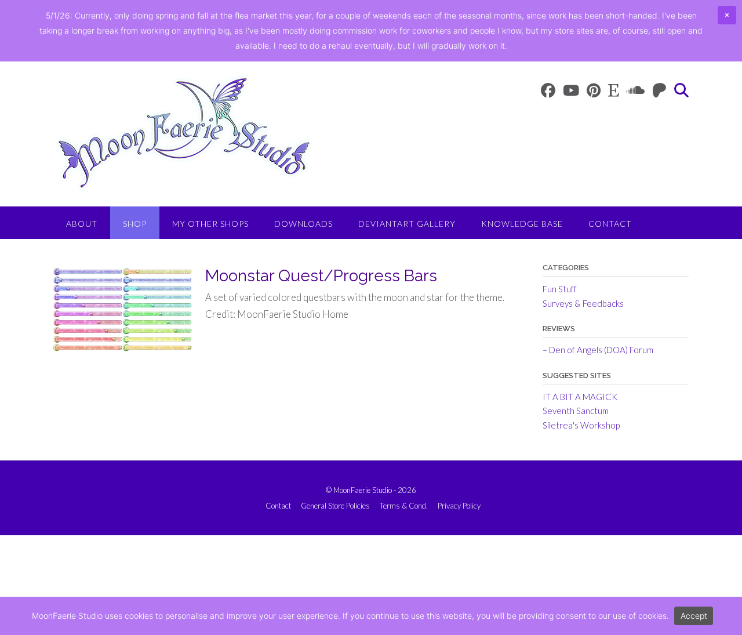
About (81, 223)
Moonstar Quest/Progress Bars (321, 275)
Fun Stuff (560, 289)
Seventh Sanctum (576, 410)
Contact (610, 223)
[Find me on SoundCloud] (636, 90)
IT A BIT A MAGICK (580, 396)
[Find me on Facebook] (548, 90)
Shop (135, 223)
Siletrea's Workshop (581, 425)
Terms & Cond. (404, 506)
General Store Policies (335, 506)
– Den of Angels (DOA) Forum (598, 349)
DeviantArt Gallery (407, 223)
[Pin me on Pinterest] (594, 90)
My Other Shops (210, 223)
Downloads (303, 223)
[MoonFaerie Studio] (183, 133)
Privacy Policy (459, 506)
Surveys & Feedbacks (583, 303)
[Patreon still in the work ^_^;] (659, 90)
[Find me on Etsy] (613, 90)
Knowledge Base (522, 223)
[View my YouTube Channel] (571, 90)
